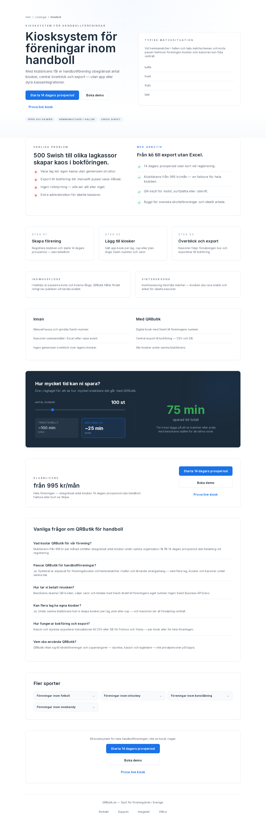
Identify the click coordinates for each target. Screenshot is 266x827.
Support (123, 811)
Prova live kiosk (41, 107)
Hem (28, 17)
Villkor (163, 811)
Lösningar (41, 17)
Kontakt (104, 811)
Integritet (144, 811)
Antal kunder (45, 402)
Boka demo (95, 95)
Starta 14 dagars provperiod (52, 95)
